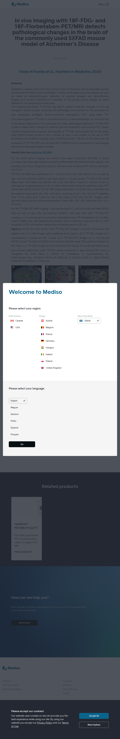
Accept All (94, 716)
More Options (94, 724)
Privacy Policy (44, 722)
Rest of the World (85, 316)
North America (15, 316)
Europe (42, 316)
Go (22, 444)
